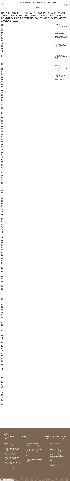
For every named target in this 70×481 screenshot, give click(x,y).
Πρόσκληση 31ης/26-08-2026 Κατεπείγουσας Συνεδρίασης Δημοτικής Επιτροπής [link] (61, 56)
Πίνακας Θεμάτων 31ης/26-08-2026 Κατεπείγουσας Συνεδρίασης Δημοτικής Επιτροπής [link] (61, 27)
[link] (8, 5)
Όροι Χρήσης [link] (27, 473)
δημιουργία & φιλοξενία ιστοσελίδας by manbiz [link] (58, 473)
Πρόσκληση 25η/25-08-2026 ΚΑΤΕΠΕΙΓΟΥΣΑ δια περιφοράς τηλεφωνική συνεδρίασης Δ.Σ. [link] (60, 75)
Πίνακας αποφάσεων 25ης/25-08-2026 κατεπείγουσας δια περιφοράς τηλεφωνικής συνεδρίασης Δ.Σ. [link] (61, 69)
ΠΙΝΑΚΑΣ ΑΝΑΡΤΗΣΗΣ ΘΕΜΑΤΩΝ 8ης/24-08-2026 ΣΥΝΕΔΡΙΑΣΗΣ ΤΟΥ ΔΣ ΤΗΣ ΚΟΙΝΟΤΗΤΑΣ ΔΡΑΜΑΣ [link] (61, 80)
